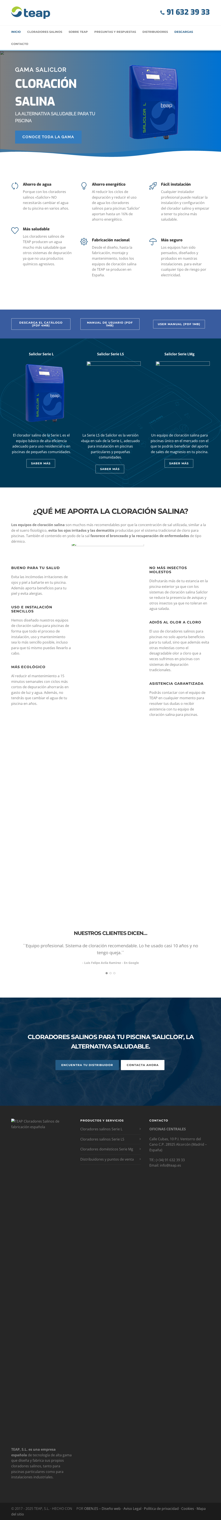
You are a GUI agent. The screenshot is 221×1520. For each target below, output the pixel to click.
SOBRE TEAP (78, 31)
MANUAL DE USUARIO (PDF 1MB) (110, 324)
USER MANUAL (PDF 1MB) (179, 324)
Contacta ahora (143, 1065)
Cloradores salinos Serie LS (102, 1139)
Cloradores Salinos (44, 31)
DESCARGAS (183, 31)
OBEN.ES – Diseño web (102, 1508)
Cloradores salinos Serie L (101, 1129)
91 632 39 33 (187, 12)
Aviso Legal (132, 1508)
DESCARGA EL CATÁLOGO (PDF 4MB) (41, 324)
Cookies (187, 1508)
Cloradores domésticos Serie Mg (106, 1149)
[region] (110, 104)
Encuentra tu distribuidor (87, 1065)
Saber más (41, 463)
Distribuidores (155, 31)
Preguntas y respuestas (115, 31)
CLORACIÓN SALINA (46, 92)
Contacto (19, 44)
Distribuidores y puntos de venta (107, 1159)
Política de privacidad (162, 1508)
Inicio (16, 31)
